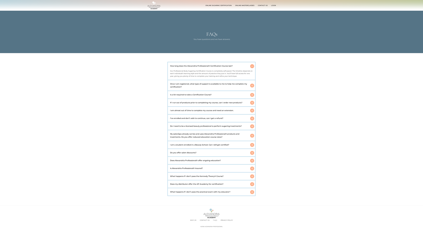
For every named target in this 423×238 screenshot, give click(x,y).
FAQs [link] (215, 220)
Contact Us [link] (263, 5)
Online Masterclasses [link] (244, 5)
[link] (154, 5)
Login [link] (273, 5)
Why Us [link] (193, 220)
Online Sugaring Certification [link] (218, 5)
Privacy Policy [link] (227, 220)
